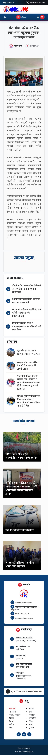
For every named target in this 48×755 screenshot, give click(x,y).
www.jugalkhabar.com (23, 602)
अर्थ (30, 712)
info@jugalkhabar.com (37, 2)
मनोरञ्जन (32, 715)
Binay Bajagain (27, 751)
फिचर (11, 721)
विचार (11, 718)
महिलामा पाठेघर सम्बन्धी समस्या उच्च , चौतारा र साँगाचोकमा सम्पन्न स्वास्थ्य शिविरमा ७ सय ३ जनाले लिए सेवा (28, 382)
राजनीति (12, 712)
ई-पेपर (31, 728)
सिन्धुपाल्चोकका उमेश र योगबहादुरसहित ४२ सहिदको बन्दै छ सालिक (26, 326)
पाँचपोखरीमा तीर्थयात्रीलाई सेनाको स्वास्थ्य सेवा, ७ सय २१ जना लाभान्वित (26, 289)
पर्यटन (11, 724)
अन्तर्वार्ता (32, 718)
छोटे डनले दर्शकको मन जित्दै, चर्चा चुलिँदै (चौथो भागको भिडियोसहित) (27, 313)
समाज (31, 708)
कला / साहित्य (14, 715)
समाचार (12, 708)
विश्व (10, 728)
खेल (30, 724)
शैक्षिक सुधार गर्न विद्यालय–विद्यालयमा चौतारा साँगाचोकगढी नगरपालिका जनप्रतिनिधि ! (29, 401)
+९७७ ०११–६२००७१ (22, 613)
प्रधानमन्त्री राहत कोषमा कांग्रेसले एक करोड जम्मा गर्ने (26, 300)
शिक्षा (31, 721)
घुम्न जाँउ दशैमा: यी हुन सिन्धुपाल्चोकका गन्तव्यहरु (28, 352)
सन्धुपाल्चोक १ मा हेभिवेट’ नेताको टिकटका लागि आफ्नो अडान (28, 366)
